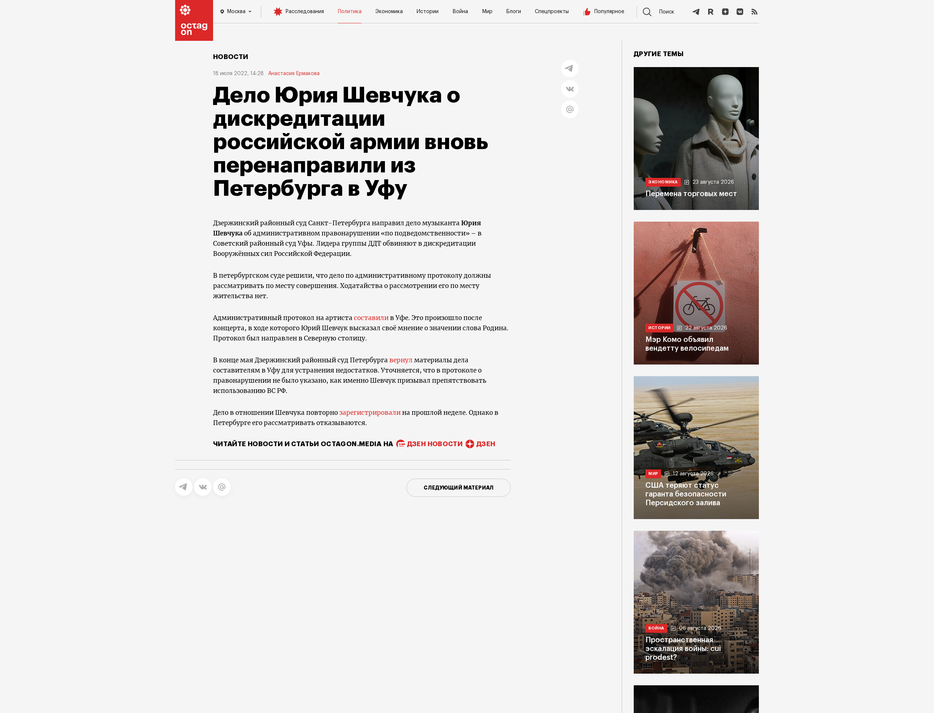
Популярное (609, 11)
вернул (401, 360)
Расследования (304, 11)
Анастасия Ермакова (294, 73)
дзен (485, 444)
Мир (487, 11)
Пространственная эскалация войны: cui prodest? (683, 648)
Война (460, 11)
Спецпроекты (552, 11)
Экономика (389, 11)
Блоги (513, 11)
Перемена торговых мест (691, 194)
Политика (350, 11)
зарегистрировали (370, 413)
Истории (428, 11)
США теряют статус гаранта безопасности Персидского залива (685, 494)
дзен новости (435, 444)
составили (371, 318)
